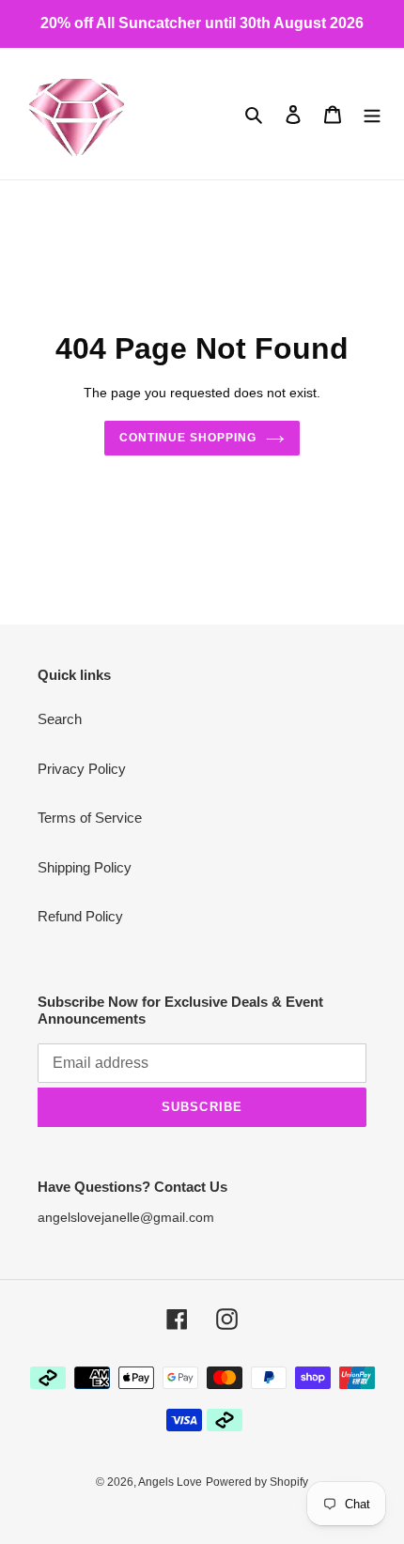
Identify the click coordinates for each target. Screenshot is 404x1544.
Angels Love (170, 1482)
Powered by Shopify (257, 1482)
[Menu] (372, 114)
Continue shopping (187, 437)
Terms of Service (90, 818)
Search (60, 719)
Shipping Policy (85, 867)
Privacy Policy (82, 769)
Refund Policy (80, 916)
